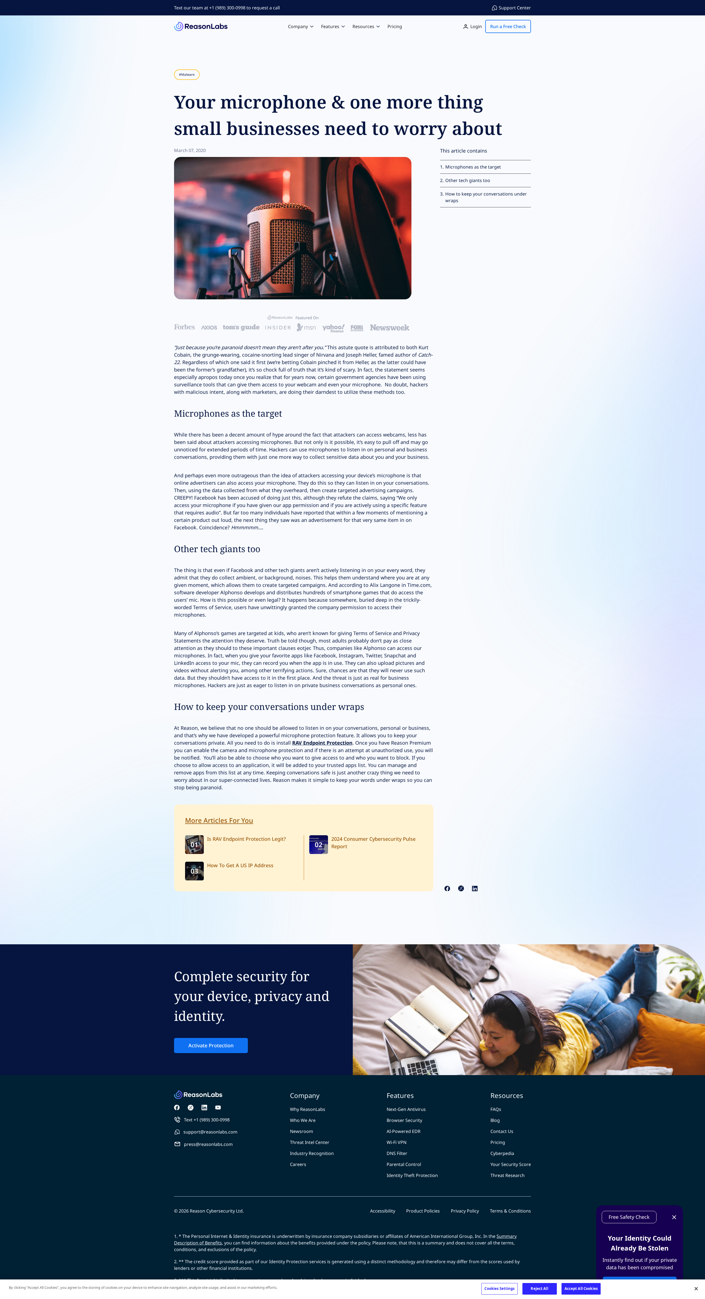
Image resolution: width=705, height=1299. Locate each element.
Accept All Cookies (581, 1288)
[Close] (696, 1288)
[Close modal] (493, 575)
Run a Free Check (353, 658)
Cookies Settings (499, 1288)
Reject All (539, 1288)
